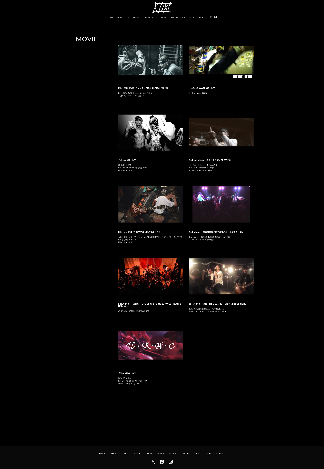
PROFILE (137, 17)
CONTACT (200, 17)
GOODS (164, 17)
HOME (112, 17)
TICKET (190, 17)
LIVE (128, 17)
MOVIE (155, 17)
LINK (182, 17)
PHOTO (174, 17)
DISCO (147, 17)
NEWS (120, 17)
